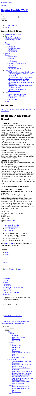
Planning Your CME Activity (17, 96)
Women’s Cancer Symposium (17, 89)
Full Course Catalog (14, 68)
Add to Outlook (9, 230)
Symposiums (8, 70)
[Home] (3, 5)
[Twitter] (11, 269)
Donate (7, 101)
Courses (7, 55)
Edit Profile (11, 46)
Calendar (7, 53)
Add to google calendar (12, 225)
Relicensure (12, 67)
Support (7, 92)
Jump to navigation (6, 2)
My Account (6, 278)
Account (7, 44)
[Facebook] (5, 269)
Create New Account (11, 25)
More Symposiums (14, 91)
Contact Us (11, 97)
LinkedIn (18, 38)
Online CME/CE (13, 56)
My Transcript (12, 51)
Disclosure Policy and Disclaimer (13, 287)
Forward (17, 39)
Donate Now (27, 262)
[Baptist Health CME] (5, 262)
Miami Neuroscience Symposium (18, 79)
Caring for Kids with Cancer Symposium (20, 77)
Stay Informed (12, 99)
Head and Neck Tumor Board (15, 109)
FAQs (4, 292)
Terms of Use (7, 290)
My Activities (12, 50)
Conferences (12, 58)
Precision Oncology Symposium (18, 80)
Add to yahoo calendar (11, 227)
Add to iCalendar (10, 228)
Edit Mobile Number (14, 48)
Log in (7, 27)
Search (3, 15)
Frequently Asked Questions (17, 94)
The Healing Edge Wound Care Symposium (21, 72)
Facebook (18, 34)
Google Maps (11, 220)
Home (6, 43)
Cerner (10, 60)
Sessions (7, 254)
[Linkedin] (18, 269)
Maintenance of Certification (17, 63)
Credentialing (12, 62)
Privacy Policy (7, 289)
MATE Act (11, 65)
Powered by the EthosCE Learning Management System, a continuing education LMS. (15, 322)
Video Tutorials (14, 292)
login (6, 243)
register (13, 243)
